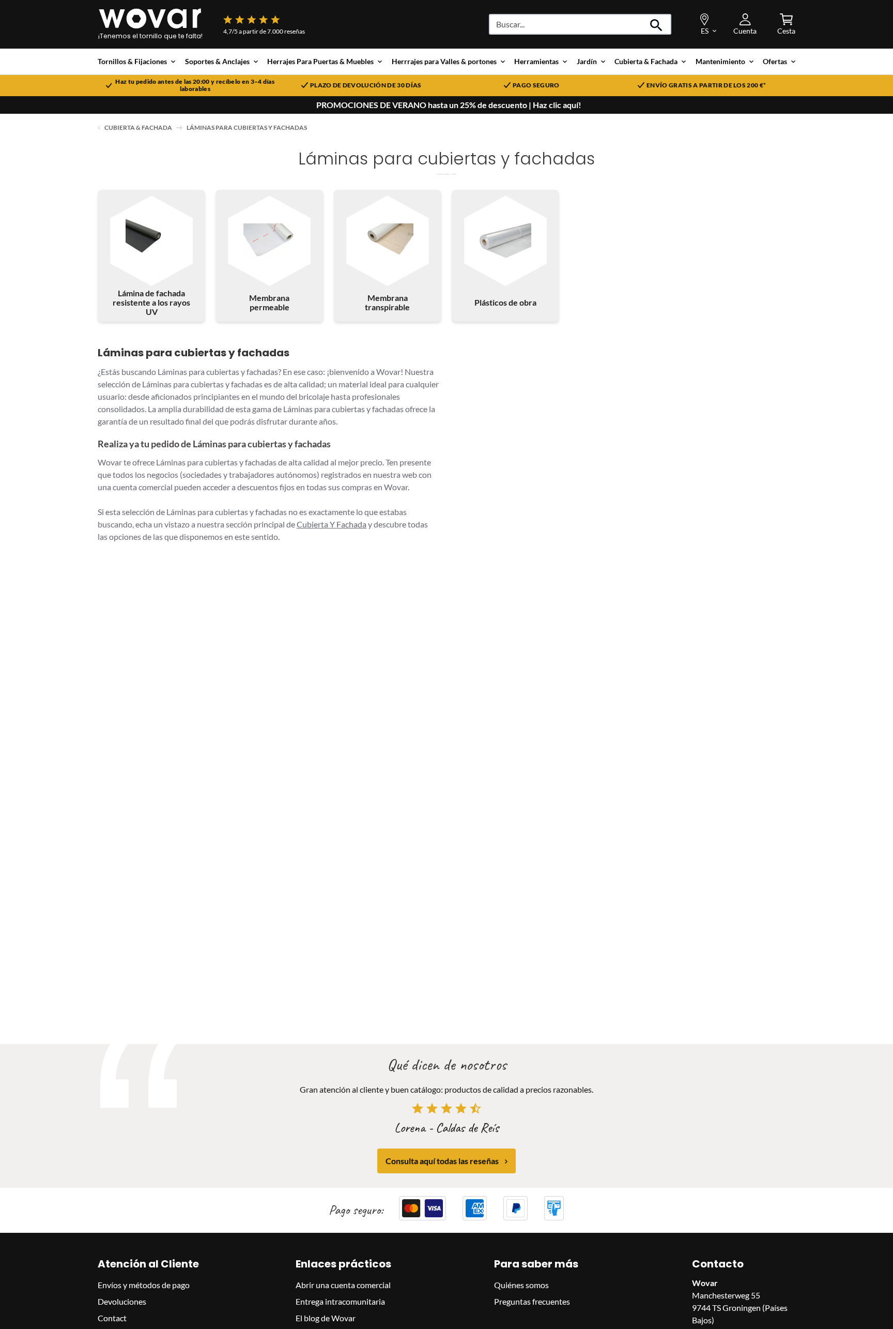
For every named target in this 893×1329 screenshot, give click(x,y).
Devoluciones (122, 1301)
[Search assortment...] (656, 24)
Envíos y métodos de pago (144, 1285)
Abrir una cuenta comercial (343, 1285)
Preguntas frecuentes (532, 1301)
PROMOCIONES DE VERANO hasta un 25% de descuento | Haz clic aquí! (448, 105)
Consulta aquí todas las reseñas (442, 1161)
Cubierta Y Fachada (331, 524)
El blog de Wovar (326, 1318)
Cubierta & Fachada (138, 127)
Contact (112, 1318)
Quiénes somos (521, 1285)
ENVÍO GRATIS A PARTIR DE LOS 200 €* (706, 85)
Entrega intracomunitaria (340, 1301)
